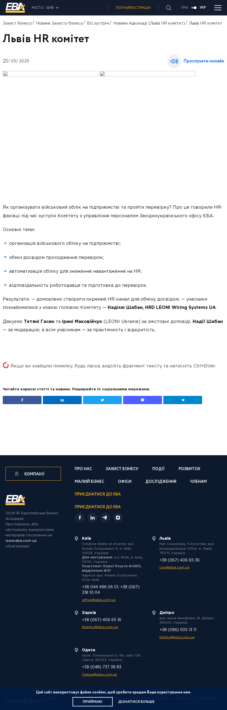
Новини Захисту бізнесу (59, 23)
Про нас (83, 469)
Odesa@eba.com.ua (99, 674)
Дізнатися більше (136, 702)
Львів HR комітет (205, 23)
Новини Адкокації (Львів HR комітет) (149, 23)
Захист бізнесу (17, 23)
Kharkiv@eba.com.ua (100, 627)
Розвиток (189, 469)
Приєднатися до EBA (98, 494)
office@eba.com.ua (98, 600)
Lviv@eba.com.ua (174, 567)
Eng (184, 7)
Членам (198, 482)
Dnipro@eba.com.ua (176, 637)
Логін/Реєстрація (133, 8)
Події (158, 469)
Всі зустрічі (98, 23)
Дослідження (160, 482)
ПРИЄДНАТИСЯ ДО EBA (98, 507)
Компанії (34, 474)
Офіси (124, 482)
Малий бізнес (89, 482)
